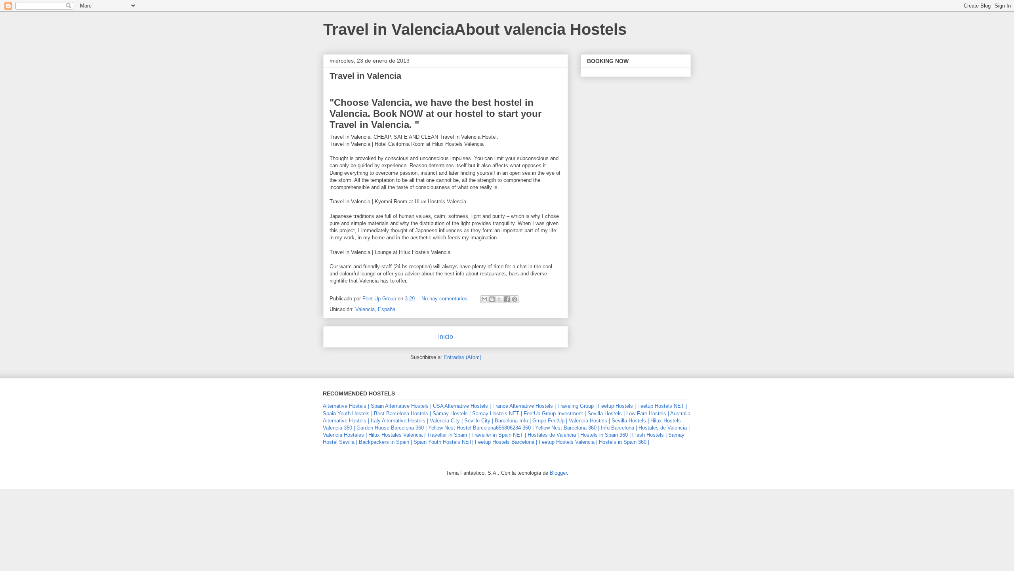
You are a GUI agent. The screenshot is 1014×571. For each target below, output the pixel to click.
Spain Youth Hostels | (347, 413)
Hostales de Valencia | (664, 428)
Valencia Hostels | (589, 421)
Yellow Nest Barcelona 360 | (567, 428)
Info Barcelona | (619, 428)
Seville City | (478, 421)
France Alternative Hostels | (524, 406)
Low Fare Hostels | (647, 413)
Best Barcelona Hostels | (402, 413)
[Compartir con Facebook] (507, 299)
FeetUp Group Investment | (555, 413)
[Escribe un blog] (492, 299)
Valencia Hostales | (345, 435)
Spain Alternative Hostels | (401, 406)
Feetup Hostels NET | (662, 406)
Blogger (558, 473)
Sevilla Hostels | (606, 413)
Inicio (445, 336)
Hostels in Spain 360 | (605, 435)
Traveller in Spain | (448, 435)
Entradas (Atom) (462, 357)
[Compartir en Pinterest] (514, 299)
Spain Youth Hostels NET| (443, 442)
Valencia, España (375, 309)
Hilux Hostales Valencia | (396, 435)
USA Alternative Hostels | (462, 406)
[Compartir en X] (499, 299)
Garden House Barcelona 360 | (391, 428)
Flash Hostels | (649, 435)
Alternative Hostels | (346, 406)
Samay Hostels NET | (497, 413)
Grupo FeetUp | (549, 421)
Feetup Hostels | (617, 406)
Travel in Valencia (365, 76)
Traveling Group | (577, 406)
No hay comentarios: (446, 299)
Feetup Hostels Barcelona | (506, 442)
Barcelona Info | (513, 421)
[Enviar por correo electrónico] (484, 299)
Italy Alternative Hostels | (399, 421)
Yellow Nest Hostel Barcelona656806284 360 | (481, 428)
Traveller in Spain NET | (498, 435)
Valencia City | (446, 421)
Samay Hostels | (452, 413)
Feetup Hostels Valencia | (568, 442)
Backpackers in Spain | (385, 442)
